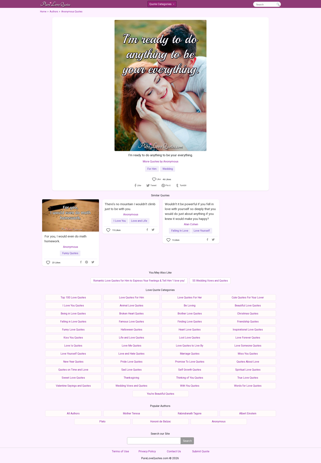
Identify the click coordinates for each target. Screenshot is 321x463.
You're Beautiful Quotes (160, 393)
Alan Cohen (191, 224)
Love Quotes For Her (189, 297)
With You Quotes (189, 385)
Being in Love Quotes (73, 313)
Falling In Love (179, 230)
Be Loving (189, 305)
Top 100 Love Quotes (73, 297)
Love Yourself (202, 230)
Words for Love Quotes (247, 385)
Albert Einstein (247, 413)
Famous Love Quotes (131, 321)
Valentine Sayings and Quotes (73, 385)
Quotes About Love (248, 361)
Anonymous (70, 246)
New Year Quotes (73, 361)
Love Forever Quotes (247, 337)
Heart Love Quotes (190, 329)
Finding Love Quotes (190, 321)
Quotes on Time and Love (73, 369)
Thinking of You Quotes (189, 377)
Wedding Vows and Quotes (131, 385)
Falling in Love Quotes (73, 321)
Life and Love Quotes (131, 337)
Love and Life (139, 220)
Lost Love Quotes (189, 337)
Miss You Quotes (248, 353)
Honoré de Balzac (160, 421)
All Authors (73, 413)
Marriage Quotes (189, 353)
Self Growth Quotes (189, 369)
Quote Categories (161, 4)
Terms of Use (120, 451)
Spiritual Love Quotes (247, 369)
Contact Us (174, 451)
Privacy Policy (147, 451)
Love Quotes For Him (131, 297)
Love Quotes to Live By (189, 345)
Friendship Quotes (248, 321)
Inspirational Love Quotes (248, 329)
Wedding (168, 168)
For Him (151, 168)
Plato (102, 421)
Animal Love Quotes (131, 305)
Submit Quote (200, 451)
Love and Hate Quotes (131, 353)
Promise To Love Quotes (189, 361)
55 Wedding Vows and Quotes (210, 280)
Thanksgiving (131, 377)
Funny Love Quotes (73, 329)
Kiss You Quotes (73, 337)
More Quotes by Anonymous (160, 161)
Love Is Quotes (73, 345)
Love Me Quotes (131, 345)
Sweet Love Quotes (73, 377)
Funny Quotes (70, 253)
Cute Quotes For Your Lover (248, 297)
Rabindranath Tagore (189, 413)
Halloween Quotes (131, 329)
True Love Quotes (247, 377)
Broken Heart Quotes (131, 313)
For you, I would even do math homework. (65, 238)
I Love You (120, 220)
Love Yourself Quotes (73, 353)
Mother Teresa (131, 413)
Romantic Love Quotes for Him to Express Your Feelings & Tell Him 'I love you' (139, 280)
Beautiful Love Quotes (248, 305)
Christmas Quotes (247, 313)
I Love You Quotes (73, 305)
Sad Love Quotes (131, 369)
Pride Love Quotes (131, 361)
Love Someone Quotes (247, 345)
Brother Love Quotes (190, 313)
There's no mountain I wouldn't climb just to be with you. (130, 206)
